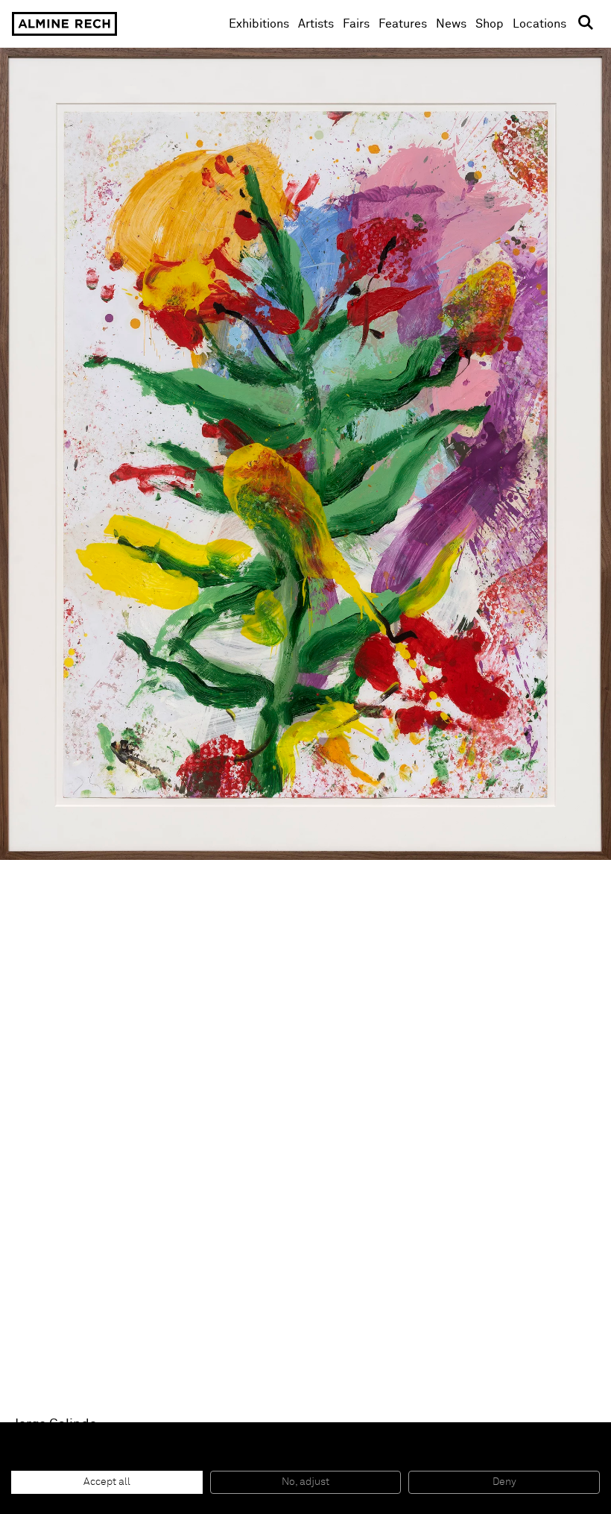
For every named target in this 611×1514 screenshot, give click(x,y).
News (451, 24)
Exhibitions (259, 24)
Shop (489, 23)
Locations (539, 24)
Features (403, 24)
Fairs (356, 24)
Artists (316, 24)
